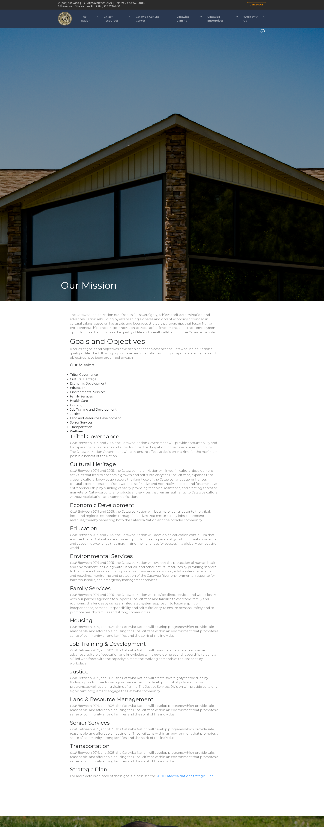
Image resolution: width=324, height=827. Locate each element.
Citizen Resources (111, 18)
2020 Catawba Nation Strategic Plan (185, 776)
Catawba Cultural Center (148, 18)
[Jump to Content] (262, 32)
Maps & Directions (99, 3)
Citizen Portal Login (131, 3)
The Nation (86, 18)
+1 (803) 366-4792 (68, 3)
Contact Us (256, 4)
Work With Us (251, 18)
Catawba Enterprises (215, 18)
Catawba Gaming (182, 18)
